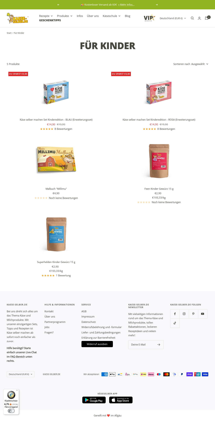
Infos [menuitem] (80, 16)
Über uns (50, 316)
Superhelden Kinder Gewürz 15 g (56, 262)
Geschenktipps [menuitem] (50, 20)
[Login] (199, 18)
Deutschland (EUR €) (171, 18)
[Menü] (17, 391)
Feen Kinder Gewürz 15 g (159, 188)
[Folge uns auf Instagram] (184, 313)
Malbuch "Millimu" (56, 188)
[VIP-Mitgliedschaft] (150, 17)
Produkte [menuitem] (63, 16)
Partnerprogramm (55, 321)
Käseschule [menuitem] (110, 16)
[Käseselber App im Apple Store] (121, 400)
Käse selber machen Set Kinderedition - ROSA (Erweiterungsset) (159, 119)
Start (9, 32)
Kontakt (49, 311)
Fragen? (49, 332)
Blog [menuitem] (127, 16)
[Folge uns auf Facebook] (175, 313)
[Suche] (192, 18)
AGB (84, 311)
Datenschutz (88, 321)
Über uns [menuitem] (93, 16)
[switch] (11, 411)
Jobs (47, 327)
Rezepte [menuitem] (44, 16)
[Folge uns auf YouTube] (202, 313)
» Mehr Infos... (126, 4)
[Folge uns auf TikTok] (175, 323)
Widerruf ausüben (97, 344)
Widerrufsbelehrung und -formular (101, 327)
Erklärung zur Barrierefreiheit (98, 337)
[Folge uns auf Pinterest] (193, 313)
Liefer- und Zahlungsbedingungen (100, 332)
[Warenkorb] (206, 18)
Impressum (88, 316)
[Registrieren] (158, 344)
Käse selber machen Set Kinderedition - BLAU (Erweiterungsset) (56, 119)
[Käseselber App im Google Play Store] (94, 400)
